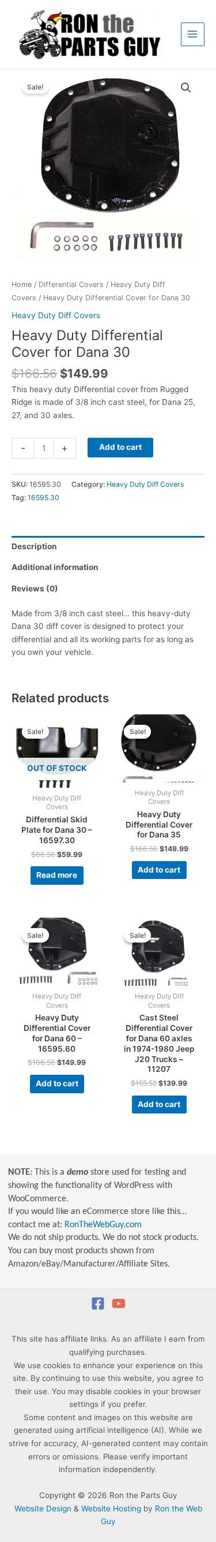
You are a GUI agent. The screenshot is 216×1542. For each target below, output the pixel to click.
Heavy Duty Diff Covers (56, 315)
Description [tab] (34, 546)
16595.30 (43, 497)
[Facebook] (98, 1303)
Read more (56, 875)
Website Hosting (111, 1508)
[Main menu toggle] (192, 34)
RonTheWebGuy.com (103, 1225)
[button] (186, 87)
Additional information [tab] (55, 567)
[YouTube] (119, 1303)
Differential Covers (71, 284)
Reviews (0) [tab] (35, 588)
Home (22, 284)
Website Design (42, 1508)
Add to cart (120, 447)
